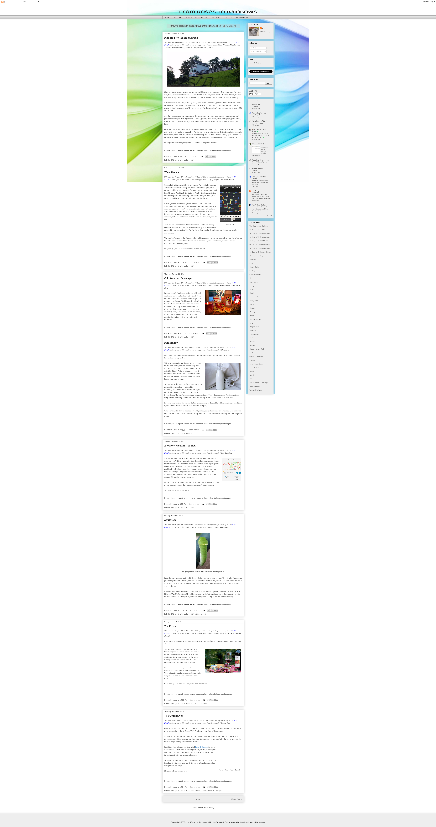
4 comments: (195, 610)
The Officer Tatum (259, 205)
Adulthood (170, 520)
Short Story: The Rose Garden (237, 17)
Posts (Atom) (209, 808)
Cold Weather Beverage (178, 278)
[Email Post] (202, 156)
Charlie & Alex (254, 267)
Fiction (251, 289)
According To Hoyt (259, 113)
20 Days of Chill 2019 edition (182, 160)
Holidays (252, 312)
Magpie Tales (254, 327)
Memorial (252, 330)
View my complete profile (265, 32)
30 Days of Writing (256, 256)
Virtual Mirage (257, 168)
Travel (251, 375)
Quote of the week (256, 357)
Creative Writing (255, 274)
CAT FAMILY (216, 17)
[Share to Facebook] (213, 156)
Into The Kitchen (255, 319)
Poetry (251, 353)
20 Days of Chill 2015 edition (259, 233)
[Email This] (206, 156)
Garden (252, 308)
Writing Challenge (255, 390)
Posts (254, 48)
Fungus (251, 304)
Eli (250, 278)
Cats (251, 263)
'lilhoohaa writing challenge (258, 226)
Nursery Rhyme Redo (257, 349)
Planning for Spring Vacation (181, 38)
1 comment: (193, 156)
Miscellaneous (201, 614)
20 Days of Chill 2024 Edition (260, 252)
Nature (252, 345)
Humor (251, 315)
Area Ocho (256, 105)
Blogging (252, 260)
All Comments (257, 51)
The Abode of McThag (261, 121)
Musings (252, 342)
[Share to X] (211, 156)
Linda (264, 28)
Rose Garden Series (256, 364)
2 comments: (195, 262)
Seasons (252, 371)
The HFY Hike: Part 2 (259, 162)
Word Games (171, 172)
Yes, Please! (171, 626)
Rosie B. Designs (214, 791)
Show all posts (229, 26)
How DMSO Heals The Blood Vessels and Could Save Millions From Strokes (261, 196)
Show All (269, 216)
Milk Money (171, 343)
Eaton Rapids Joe (259, 144)
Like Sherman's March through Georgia (264, 149)
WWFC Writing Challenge (258, 383)
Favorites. (255, 106)
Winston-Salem (254, 386)
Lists (251, 323)
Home (167, 17)
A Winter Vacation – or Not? (180, 446)
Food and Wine (201, 704)
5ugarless (244, 822)
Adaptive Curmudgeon (260, 160)
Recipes (252, 360)
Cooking (252, 271)
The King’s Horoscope (259, 115)
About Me (177, 17)
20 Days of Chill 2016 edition (259, 237)
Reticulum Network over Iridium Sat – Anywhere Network (260, 182)
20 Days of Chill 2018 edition (259, 245)
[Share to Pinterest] (215, 156)
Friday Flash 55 (254, 301)
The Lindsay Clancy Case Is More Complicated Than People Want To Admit (261, 209)
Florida (251, 293)
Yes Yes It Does (257, 123)
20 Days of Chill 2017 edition (259, 241)
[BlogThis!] (208, 156)
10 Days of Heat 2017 (257, 230)
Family (251, 286)
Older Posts (236, 799)
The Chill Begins (173, 716)
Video (251, 379)
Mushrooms (253, 338)
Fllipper (254, 170)
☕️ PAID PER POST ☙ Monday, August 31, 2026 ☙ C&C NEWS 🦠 (260, 135)
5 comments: (195, 700)
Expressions (253, 282)
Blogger (262, 822)
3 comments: (193, 333)
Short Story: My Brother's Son (196, 17)
